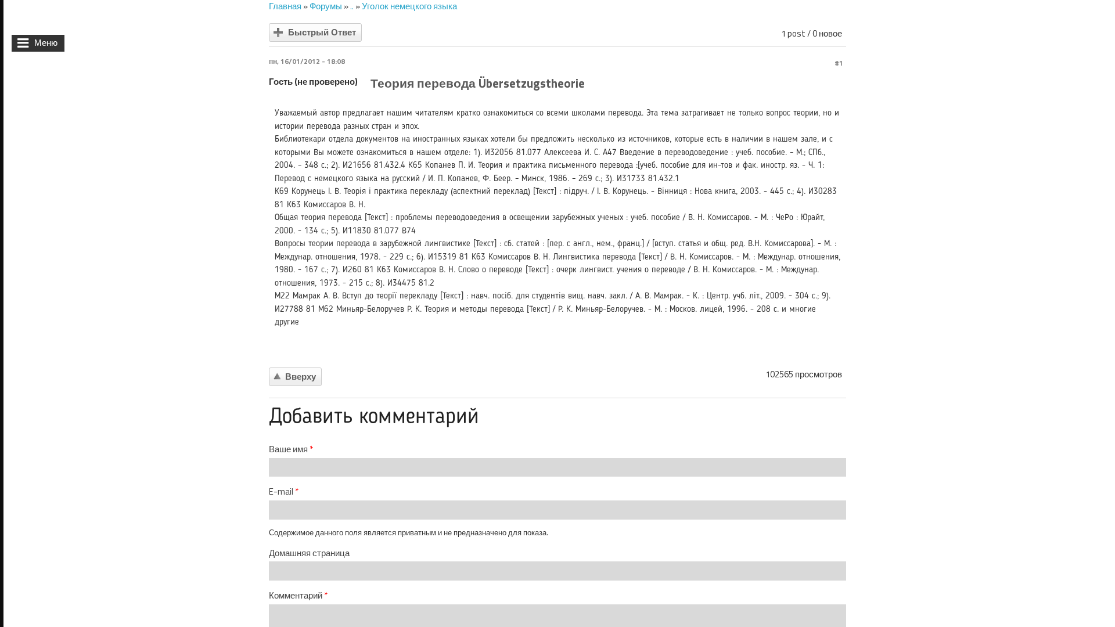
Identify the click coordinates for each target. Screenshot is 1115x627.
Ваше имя (291, 449)
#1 (839, 63)
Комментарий (298, 595)
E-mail (283, 491)
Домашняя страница (309, 553)
